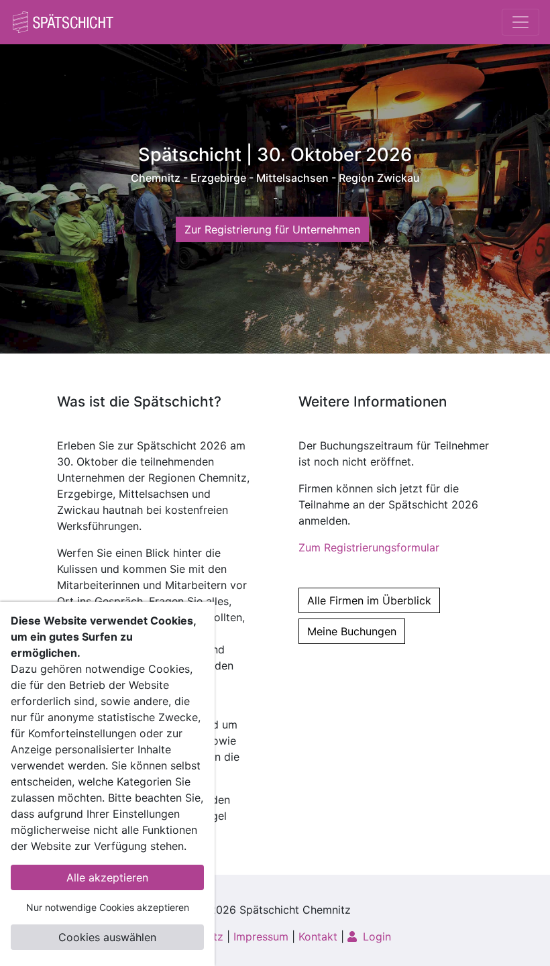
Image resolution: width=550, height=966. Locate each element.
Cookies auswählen (107, 937)
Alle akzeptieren (107, 877)
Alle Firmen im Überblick (369, 600)
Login (375, 936)
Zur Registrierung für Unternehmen (272, 229)
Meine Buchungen (351, 631)
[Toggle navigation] (520, 22)
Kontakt (317, 936)
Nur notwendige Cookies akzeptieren (107, 907)
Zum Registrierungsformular (368, 547)
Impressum (260, 936)
